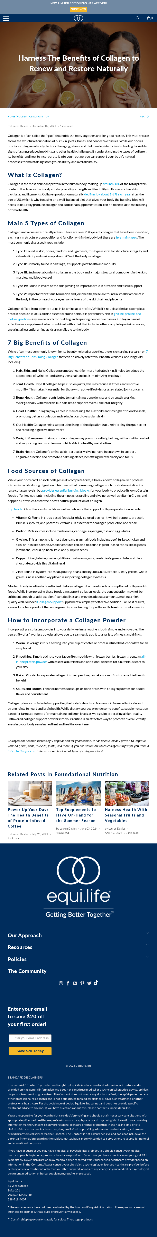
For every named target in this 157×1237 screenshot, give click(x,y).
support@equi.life (118, 1108)
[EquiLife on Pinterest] (82, 983)
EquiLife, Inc (83, 1065)
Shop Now (94, 9)
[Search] (138, 18)
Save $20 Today (30, 1051)
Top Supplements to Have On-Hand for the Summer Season (76, 815)
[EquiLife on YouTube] (75, 983)
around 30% (111, 184)
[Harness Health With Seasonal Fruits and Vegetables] (127, 793)
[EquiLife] (78, 18)
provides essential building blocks (66, 490)
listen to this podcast (22, 751)
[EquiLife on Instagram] (61, 983)
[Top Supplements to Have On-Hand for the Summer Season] (78, 793)
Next (143, 116)
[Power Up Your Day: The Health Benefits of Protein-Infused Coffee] (30, 793)
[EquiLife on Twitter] (89, 983)
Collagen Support (49, 602)
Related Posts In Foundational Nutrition (63, 774)
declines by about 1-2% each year (107, 194)
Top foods (15, 509)
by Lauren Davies (18, 126)
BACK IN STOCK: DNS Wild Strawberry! (94, 3)
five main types (126, 237)
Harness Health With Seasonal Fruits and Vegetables (126, 815)
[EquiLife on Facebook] (68, 983)
